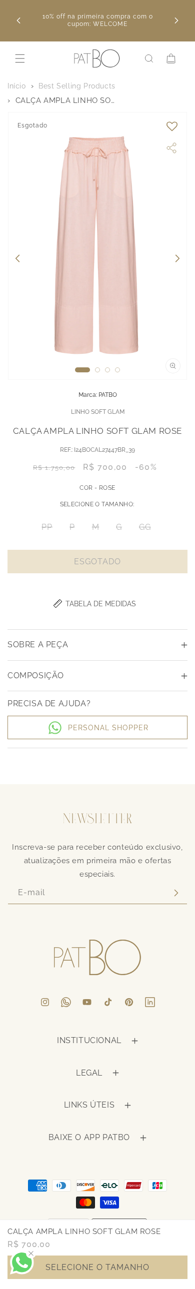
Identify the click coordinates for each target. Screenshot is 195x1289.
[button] (20, 58)
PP (50, 529)
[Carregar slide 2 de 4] (97, 370)
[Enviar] (176, 893)
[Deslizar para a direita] (178, 258)
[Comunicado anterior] (19, 20)
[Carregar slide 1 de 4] (82, 370)
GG (148, 529)
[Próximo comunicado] (177, 20)
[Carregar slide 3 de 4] (107, 370)
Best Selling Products (77, 86)
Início (17, 86)
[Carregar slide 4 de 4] (117, 370)
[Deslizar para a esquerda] (18, 258)
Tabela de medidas (101, 604)
